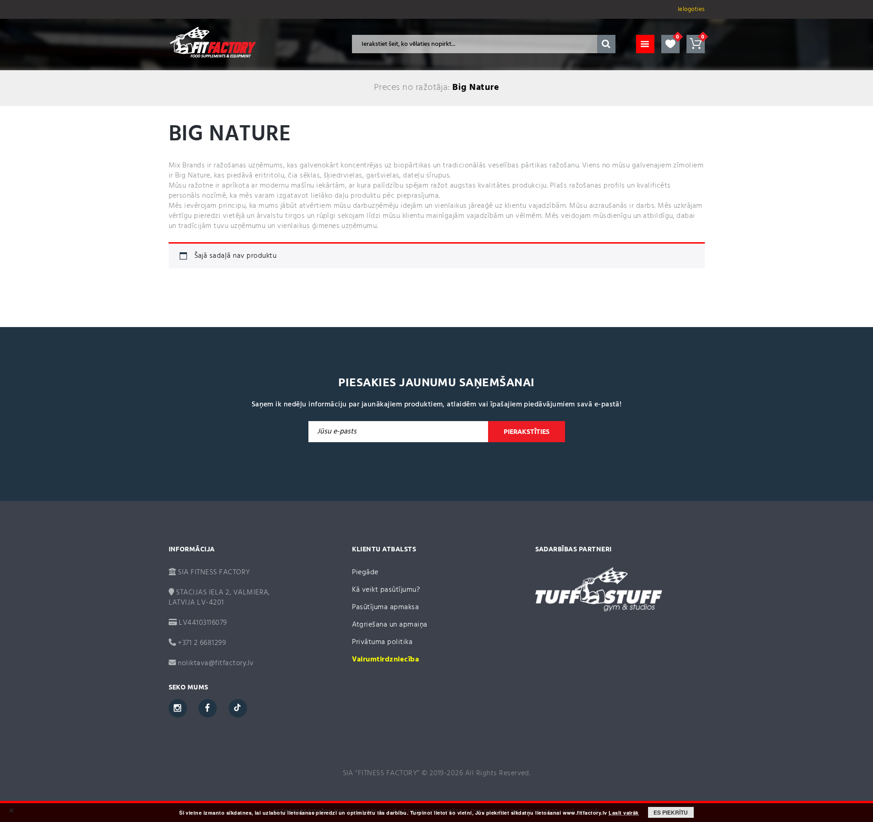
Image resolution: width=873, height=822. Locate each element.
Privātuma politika (382, 642)
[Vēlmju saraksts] (670, 44)
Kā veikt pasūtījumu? (386, 590)
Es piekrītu (670, 812)
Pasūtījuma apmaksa (385, 607)
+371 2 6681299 (201, 643)
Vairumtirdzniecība (385, 660)
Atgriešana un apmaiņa (390, 625)
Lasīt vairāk (624, 813)
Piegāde (365, 572)
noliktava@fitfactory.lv (215, 663)
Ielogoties (691, 9)
